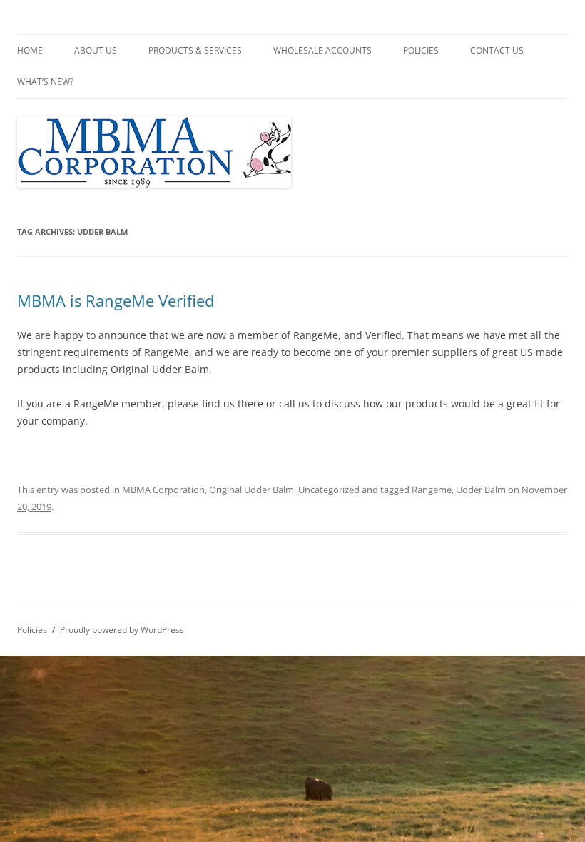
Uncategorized (329, 489)
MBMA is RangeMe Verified (115, 300)
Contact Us (497, 50)
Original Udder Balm (251, 489)
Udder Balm (481, 489)
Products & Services (195, 50)
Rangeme (432, 489)
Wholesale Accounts (322, 50)
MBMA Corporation (163, 489)
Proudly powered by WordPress (122, 630)
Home (30, 50)
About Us (95, 50)
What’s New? (45, 82)
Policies (421, 50)
